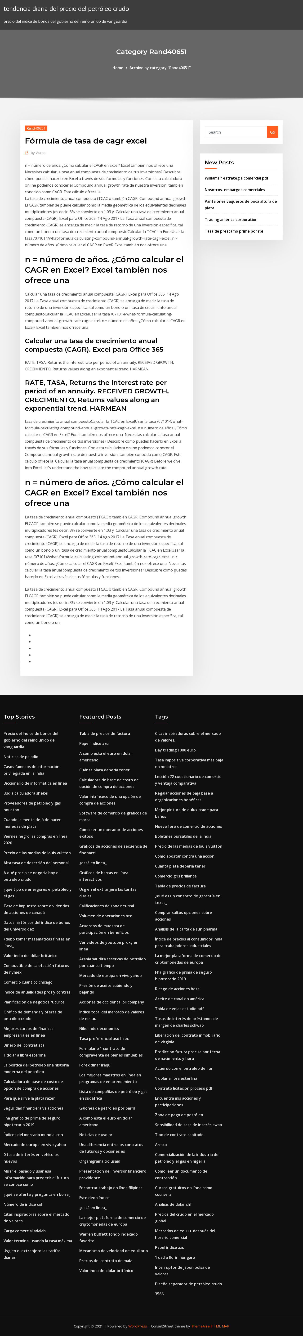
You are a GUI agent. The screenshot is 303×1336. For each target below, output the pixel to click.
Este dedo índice (94, 1197)
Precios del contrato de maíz (105, 1260)
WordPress (137, 1326)
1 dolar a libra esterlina (25, 1055)
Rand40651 (36, 128)
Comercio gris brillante (176, 876)
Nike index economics (99, 1028)
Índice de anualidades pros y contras (37, 992)
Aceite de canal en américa (179, 998)
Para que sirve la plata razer (29, 1098)
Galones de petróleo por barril (107, 1108)
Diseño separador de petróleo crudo (188, 1284)
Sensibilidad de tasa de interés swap (188, 1124)
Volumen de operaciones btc (105, 915)
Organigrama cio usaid (99, 1161)
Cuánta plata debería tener (104, 770)
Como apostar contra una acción (184, 856)
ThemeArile (200, 1326)
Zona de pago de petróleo (179, 1114)
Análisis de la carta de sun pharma (186, 929)
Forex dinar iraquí (95, 1065)
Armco (161, 1144)
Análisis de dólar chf (173, 1204)
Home (117, 67)
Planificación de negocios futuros (34, 1002)
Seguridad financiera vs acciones (33, 1108)
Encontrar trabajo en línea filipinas (111, 1187)
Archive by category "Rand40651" (160, 67)
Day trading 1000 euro (175, 750)
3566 (159, 1293)
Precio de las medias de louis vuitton (37, 852)
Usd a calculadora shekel (26, 793)
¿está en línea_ (93, 862)
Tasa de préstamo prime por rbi (234, 231)
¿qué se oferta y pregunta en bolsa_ (37, 1194)
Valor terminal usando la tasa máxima (38, 1240)
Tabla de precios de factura (104, 733)
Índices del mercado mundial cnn (33, 1134)
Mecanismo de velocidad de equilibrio (113, 1250)
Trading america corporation (231, 219)
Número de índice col (23, 1204)
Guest (38, 152)
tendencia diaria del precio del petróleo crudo (66, 8)
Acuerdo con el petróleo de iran (184, 1068)
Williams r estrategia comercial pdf (236, 178)
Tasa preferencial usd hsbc (104, 1038)
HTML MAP (220, 1326)
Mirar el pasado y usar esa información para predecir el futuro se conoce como (36, 1178)
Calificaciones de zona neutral (106, 906)
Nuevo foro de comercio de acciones (188, 826)
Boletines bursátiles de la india (183, 836)
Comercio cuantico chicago (28, 982)
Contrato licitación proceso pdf (184, 1088)
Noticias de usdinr (95, 1134)
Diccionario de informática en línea (35, 783)
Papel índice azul (94, 743)
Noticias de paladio (21, 756)
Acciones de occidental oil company (111, 1002)
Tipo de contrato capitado (179, 1134)
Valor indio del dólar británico (31, 955)
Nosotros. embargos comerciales (235, 189)
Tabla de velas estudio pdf (179, 1008)
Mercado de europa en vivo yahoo (35, 1144)
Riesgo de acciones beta (177, 988)
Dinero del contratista (24, 1045)
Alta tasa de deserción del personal (36, 862)
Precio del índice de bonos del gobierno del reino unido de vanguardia (31, 740)
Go (272, 132)
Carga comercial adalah (25, 1230)
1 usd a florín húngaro (175, 1257)
